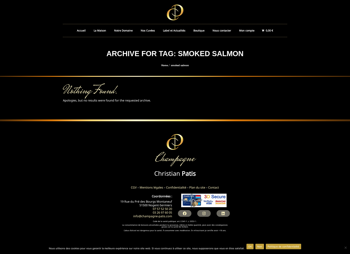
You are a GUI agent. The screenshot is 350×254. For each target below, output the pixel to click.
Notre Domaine (123, 30)
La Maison (100, 30)
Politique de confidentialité (283, 246)
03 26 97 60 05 (162, 212)
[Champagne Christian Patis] (175, 12)
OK (250, 246)
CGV (134, 187)
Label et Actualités (174, 30)
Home (164, 65)
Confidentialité (176, 187)
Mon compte (246, 30)
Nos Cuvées (148, 30)
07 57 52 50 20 (162, 209)
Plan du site (197, 187)
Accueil (81, 30)
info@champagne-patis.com (152, 216)
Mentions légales (151, 187)
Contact (213, 187)
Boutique (199, 30)
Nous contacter (222, 30)
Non (259, 246)
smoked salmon (180, 65)
